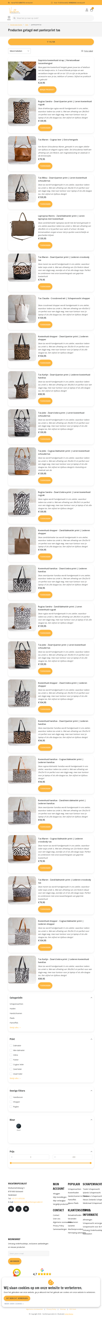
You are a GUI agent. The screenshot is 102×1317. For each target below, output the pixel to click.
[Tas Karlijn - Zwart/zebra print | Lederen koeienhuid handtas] (21, 970)
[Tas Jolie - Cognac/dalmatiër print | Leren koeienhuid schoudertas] (21, 461)
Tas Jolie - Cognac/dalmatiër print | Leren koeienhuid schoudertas (63, 452)
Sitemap (63, 1309)
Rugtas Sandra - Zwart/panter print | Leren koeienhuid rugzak (65, 103)
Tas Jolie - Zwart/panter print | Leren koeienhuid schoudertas (62, 646)
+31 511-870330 (18, 1198)
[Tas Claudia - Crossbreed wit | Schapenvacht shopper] (21, 309)
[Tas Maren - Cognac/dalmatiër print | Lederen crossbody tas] (21, 849)
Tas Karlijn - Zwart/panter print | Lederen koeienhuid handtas (64, 376)
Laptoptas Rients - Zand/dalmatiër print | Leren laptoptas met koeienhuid (61, 217)
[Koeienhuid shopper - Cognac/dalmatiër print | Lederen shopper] (21, 931)
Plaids (12, 1018)
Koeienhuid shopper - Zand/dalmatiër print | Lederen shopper (64, 532)
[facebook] (11, 1209)
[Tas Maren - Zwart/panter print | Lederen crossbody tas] (21, 268)
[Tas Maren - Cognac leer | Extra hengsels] (21, 150)
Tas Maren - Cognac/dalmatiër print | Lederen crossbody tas (60, 840)
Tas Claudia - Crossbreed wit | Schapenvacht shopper (64, 298)
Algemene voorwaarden (34, 1309)
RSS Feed (73, 1309)
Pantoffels (14, 1023)
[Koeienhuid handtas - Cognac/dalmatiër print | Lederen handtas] (21, 770)
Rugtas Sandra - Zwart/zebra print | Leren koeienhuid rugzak (64, 494)
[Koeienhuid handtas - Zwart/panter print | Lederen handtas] (21, 732)
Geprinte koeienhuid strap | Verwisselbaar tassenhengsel (59, 62)
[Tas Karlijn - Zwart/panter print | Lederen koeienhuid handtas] (21, 385)
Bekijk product (47, 89)
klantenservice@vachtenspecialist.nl (28, 1202)
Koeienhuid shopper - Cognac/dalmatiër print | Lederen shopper (61, 922)
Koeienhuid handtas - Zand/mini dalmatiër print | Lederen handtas (62, 802)
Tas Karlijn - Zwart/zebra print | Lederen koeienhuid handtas (63, 961)
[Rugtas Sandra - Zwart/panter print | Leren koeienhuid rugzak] (21, 112)
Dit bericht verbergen (17, 1298)
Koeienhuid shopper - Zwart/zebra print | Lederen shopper (62, 684)
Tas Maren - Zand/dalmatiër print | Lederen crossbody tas (64, 881)
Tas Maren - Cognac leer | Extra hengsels (58, 139)
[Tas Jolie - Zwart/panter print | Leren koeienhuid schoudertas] (21, 655)
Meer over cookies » (14, 1303)
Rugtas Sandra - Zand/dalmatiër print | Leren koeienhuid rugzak (60, 608)
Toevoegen (45, 128)
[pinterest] (26, 1209)
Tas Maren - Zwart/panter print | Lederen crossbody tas (63, 258)
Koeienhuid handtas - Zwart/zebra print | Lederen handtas (62, 570)
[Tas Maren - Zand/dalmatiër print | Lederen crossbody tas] (21, 890)
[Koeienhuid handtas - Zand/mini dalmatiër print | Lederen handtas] (21, 811)
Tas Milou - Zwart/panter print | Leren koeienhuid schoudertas (62, 179)
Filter (52, 42)
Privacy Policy (51, 1309)
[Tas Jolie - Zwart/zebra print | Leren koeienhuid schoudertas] (21, 423)
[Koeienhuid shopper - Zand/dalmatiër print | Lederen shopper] (21, 541)
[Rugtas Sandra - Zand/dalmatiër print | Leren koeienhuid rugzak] (21, 617)
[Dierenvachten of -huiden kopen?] (14, 10)
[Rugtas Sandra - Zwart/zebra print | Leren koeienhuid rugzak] (21, 503)
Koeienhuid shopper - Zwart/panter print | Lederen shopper (63, 338)
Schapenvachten (16, 1004)
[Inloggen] (86, 10)
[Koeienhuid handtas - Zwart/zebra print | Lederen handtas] (21, 579)
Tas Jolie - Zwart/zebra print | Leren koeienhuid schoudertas (61, 414)
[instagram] (19, 1209)
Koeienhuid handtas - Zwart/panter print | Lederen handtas (63, 722)
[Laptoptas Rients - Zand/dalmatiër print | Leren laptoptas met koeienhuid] (21, 226)
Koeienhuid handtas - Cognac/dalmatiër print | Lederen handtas (60, 761)
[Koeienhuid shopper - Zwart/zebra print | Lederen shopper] (21, 693)
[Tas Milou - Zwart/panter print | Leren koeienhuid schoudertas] (21, 188)
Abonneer (14, 1261)
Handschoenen (16, 1013)
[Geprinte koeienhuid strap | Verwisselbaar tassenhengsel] (21, 71)
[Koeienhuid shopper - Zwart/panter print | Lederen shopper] (21, 347)
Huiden (13, 1008)
